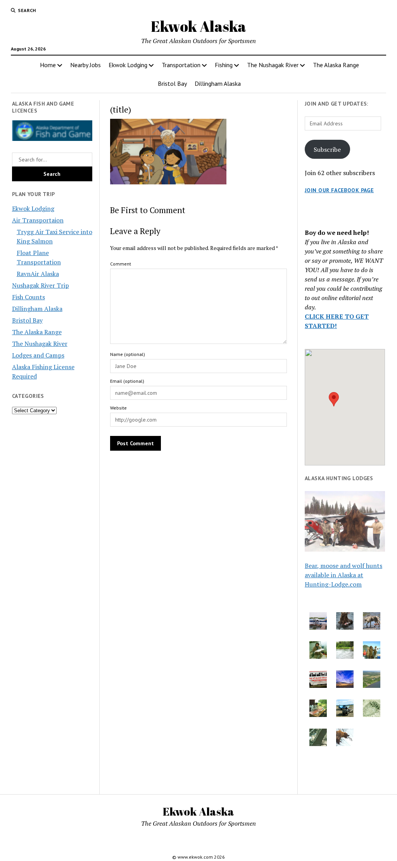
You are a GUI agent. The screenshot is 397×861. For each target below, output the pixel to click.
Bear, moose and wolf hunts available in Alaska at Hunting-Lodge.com (343, 574)
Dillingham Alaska (218, 83)
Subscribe (327, 149)
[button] (334, 399)
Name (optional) (127, 354)
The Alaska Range (336, 65)
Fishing (224, 65)
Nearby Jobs (85, 65)
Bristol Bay (172, 83)
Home (48, 65)
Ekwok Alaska (198, 26)
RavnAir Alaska (38, 273)
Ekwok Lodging (128, 65)
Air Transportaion (38, 220)
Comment (120, 264)
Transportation (181, 65)
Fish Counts (28, 297)
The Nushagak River (273, 65)
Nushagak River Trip (40, 285)
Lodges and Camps (38, 355)
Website (118, 408)
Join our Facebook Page (339, 190)
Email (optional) (127, 381)
